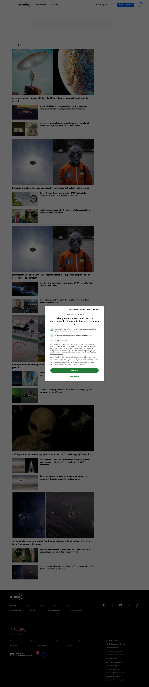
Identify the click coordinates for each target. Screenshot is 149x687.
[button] (74, 340)
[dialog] (74, 343)
